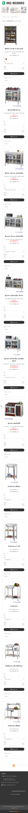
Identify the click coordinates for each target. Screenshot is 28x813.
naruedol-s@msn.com (10, 785)
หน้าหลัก (4, 17)
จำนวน (5, 66)
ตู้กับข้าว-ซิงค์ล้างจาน (14, 17)
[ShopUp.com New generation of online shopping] (16, 811)
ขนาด (5, 61)
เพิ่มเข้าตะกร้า (15, 73)
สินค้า (8, 17)
